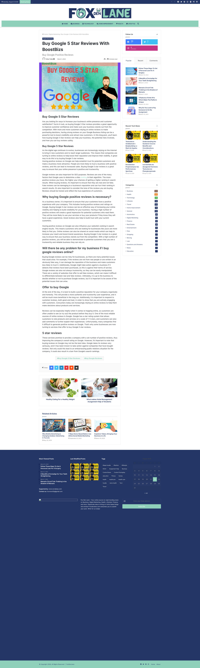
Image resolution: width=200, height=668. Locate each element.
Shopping (130, 234)
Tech (121, 483)
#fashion (116, 465)
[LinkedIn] (61, 368)
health (104, 479)
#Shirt (104, 469)
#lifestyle (124, 465)
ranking (84, 177)
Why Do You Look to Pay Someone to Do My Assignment (147, 110)
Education (130, 251)
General (129, 211)
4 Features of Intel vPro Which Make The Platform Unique (148, 100)
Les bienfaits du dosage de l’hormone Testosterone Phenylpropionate (54, 2)
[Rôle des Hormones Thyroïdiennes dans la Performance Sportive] (84, 477)
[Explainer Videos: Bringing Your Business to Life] (105, 425)
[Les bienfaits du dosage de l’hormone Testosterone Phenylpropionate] (150, 158)
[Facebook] (51, 368)
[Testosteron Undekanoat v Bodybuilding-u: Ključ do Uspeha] (133, 135)
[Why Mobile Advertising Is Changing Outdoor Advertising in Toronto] (53, 425)
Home (65, 24)
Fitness (113, 476)
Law (128, 241)
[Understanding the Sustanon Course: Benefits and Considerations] (150, 135)
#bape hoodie (107, 465)
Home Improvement (105, 24)
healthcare (112, 479)
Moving (129, 238)
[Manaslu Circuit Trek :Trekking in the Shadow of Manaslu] (131, 90)
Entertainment (131, 228)
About (158, 664)
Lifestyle (131, 24)
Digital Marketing (54, 34)
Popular (128, 61)
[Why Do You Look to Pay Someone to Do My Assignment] (131, 110)
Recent (140, 61)
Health (120, 24)
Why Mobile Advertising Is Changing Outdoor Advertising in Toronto (53, 436)
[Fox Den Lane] (100, 13)
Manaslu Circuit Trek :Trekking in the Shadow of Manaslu (148, 90)
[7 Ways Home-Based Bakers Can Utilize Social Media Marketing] (79, 425)
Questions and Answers (135, 244)
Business (75, 24)
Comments (154, 61)
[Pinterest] (66, 368)
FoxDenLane (70, 664)
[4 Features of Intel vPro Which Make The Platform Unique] (131, 100)
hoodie (105, 483)
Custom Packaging (119, 472)
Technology (89, 24)
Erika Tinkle (49, 59)
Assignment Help (114, 469)
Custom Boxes (107, 472)
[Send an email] (54, 59)
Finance (129, 221)
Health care (121, 479)
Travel (129, 204)
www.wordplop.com (55, 489)
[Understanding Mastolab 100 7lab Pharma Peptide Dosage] (94, 477)
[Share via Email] (76, 368)
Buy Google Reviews (93, 358)
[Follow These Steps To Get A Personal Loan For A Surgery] (131, 71)
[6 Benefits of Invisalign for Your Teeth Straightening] (131, 81)
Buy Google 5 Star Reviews (69, 358)
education (106, 476)
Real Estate (130, 224)
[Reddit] (71, 368)
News (129, 248)
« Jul (146, 493)
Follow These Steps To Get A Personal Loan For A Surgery (148, 70)
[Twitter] (56, 368)
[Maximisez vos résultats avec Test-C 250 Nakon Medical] (74, 477)
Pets (128, 231)
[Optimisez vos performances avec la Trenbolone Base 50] (94, 471)
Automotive (131, 214)
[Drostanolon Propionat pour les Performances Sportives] (133, 158)
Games (121, 476)
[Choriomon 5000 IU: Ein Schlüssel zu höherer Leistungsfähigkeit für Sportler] (74, 466)
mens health (113, 483)
